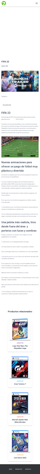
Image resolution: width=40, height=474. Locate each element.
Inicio (10, 469)
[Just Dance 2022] (20, 441)
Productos (18, 469)
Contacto (28, 469)
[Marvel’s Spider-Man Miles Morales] (20, 403)
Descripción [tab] (7, 105)
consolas (13, 119)
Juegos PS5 (11, 96)
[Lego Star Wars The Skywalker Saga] (20, 329)
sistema (31, 272)
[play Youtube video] (20, 82)
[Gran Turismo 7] (20, 367)
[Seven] (4, 3)
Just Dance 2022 (20, 458)
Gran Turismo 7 (20, 384)
